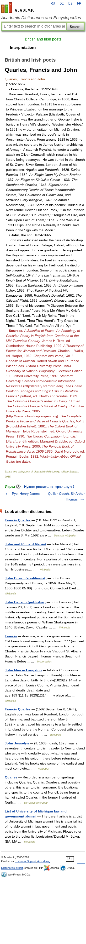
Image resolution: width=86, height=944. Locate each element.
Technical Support (25, 861)
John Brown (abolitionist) (26, 578)
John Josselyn (17, 743)
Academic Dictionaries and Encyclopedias (41, 17)
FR (79, 3)
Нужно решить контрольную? (49, 487)
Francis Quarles (18, 520)
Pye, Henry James (26, 493)
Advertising (43, 861)
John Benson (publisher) (25, 602)
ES (70, 3)
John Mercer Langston (23, 670)
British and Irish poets (43, 39)
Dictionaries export (12, 867)
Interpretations (23, 48)
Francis (11, 636)
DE (61, 3)
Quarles (11, 777)
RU (53, 3)
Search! (75, 27)
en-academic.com (18, 7)
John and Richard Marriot (25, 544)
